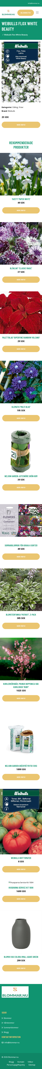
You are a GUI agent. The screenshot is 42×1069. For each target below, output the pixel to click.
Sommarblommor (11, 1027)
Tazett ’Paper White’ (21, 199)
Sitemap (31, 1065)
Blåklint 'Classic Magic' (21, 268)
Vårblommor (9, 1023)
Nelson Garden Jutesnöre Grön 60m (21, 476)
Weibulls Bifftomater (21, 858)
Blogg (6, 1032)
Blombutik (26, 13)
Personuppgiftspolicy (16, 1065)
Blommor (8, 1018)
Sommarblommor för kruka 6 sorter (21, 545)
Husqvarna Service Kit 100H (21, 887)
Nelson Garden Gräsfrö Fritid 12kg (21, 765)
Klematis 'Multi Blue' (21, 406)
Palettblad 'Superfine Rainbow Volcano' (21, 337)
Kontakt (20, 1062)
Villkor (30, 1062)
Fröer (21, 107)
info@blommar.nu (33, 3)
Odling (15, 107)
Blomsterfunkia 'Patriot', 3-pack (21, 614)
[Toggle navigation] (37, 12)
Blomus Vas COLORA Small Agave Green (21, 956)
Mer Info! (21, 125)
